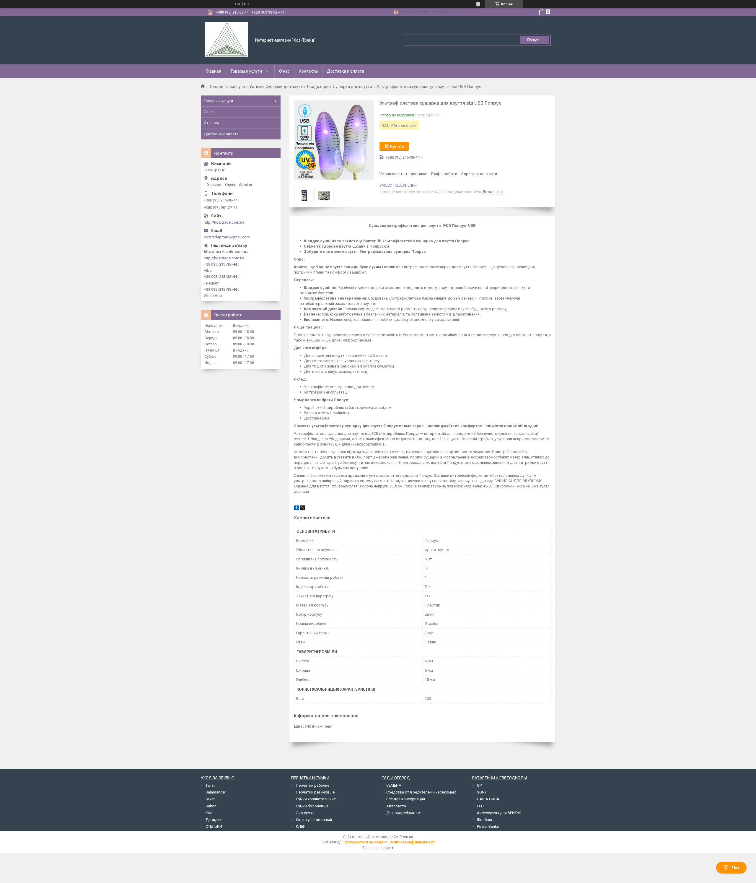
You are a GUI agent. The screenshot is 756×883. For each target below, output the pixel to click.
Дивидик (213, 819)
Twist (210, 785)
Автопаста (396, 806)
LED (480, 806)
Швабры (484, 819)
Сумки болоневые (312, 806)
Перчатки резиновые (315, 792)
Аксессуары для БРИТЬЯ (499, 813)
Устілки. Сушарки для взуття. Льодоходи (289, 86)
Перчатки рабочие (312, 785)
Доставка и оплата (345, 71)
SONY (482, 792)
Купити (397, 146)
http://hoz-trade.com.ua (224, 222)
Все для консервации (405, 799)
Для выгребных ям (403, 813)
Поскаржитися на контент (365, 842)
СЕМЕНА (393, 785)
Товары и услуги (246, 71)
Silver (210, 799)
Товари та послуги (227, 86)
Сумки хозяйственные (316, 799)
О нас (284, 71)
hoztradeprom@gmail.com (227, 237)
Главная (213, 71)
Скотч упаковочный (314, 819)
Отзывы (211, 123)
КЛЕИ (301, 826)
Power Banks (488, 826)
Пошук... (534, 40)
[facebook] (296, 509)
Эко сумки (305, 813)
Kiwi (209, 813)
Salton (211, 806)
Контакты (308, 71)
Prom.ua (406, 837)
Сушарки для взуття (352, 86)
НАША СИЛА (488, 799)
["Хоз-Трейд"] (226, 40)
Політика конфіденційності (412, 842)
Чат (735, 867)
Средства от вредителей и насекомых (421, 792)
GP (479, 785)
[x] (302, 509)
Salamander (216, 792)
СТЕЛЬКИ (214, 826)
